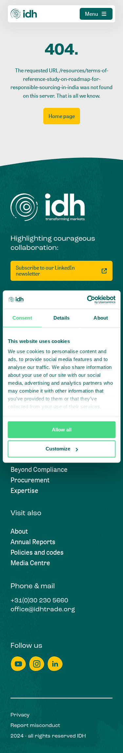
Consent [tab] (22, 318)
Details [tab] (61, 318)
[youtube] (18, 663)
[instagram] (37, 663)
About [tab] (100, 318)
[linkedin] (55, 663)
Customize (58, 449)
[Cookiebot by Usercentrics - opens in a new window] (87, 299)
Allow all (62, 429)
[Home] (23, 14)
